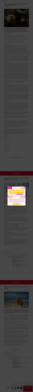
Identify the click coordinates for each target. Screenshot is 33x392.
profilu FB (17, 201)
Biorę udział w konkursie (16, 204)
